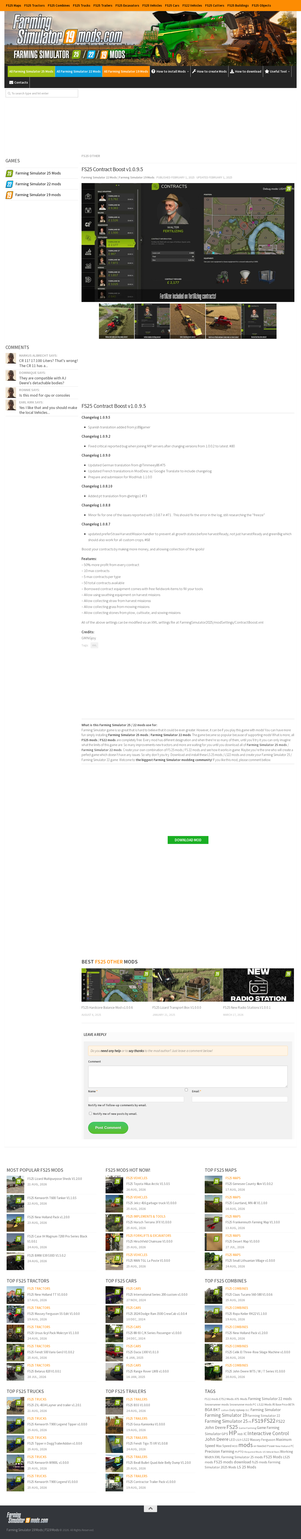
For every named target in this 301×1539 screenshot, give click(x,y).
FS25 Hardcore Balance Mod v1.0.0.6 (107, 1007)
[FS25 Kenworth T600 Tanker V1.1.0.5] (15, 1204)
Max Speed (223, 1446)
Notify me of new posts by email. (115, 1114)
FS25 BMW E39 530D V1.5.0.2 (46, 1255)
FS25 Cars (172, 5)
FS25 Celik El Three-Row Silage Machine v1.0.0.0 (257, 1352)
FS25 (232, 1426)
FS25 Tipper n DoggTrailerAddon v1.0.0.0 (54, 1443)
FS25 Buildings (238, 5)
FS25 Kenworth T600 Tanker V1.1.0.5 (51, 1198)
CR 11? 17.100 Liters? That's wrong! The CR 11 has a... (48, 363)
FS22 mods (211, 1399)
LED (232, 1440)
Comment (94, 1061)
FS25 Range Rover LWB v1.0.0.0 (147, 1371)
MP (254, 1446)
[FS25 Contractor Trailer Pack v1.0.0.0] (114, 1482)
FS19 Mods (52, 1530)
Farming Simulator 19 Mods (25, 1530)
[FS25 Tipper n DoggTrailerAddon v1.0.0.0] (15, 1444)
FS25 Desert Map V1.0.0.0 (242, 1241)
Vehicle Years (272, 1451)
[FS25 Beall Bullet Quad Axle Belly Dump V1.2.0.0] (114, 1463)
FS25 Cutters (214, 5)
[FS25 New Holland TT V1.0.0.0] (15, 1295)
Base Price (282, 1404)
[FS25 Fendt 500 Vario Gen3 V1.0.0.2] (15, 1352)
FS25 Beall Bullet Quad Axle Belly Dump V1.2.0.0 (158, 1462)
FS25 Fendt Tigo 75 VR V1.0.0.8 (146, 1443)
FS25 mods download (232, 1461)
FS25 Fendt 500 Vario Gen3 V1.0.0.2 (50, 1352)
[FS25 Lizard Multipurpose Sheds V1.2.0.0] (15, 1184)
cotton (225, 1410)
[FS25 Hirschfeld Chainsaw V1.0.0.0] (114, 1242)
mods (245, 1445)
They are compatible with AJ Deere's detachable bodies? (42, 380)
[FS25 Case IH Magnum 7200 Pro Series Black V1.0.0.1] (15, 1242)
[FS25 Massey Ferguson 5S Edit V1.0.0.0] (15, 1314)
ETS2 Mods (226, 1399)
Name (93, 1091)
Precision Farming (219, 1451)
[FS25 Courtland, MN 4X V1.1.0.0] (213, 1204)
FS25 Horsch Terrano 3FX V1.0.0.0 (148, 1222)
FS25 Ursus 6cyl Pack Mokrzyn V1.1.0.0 (53, 1333)
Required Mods (253, 1451)
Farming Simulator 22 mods (270, 1398)
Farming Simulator (265, 1409)
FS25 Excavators (127, 5)
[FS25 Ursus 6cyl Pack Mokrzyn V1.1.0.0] (15, 1333)
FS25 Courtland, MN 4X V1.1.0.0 (246, 1203)
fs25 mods (259, 1462)
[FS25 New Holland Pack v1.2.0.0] (15, 1223)
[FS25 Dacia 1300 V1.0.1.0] (114, 1352)
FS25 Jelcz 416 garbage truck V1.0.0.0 (151, 1203)
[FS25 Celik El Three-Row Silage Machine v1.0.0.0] (213, 1352)
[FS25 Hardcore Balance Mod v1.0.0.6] (117, 985)
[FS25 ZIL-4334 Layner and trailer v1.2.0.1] (15, 1406)
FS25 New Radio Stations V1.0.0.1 (247, 1007)
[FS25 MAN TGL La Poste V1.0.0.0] (114, 1261)
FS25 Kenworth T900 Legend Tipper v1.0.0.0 (57, 1424)
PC (292, 1446)
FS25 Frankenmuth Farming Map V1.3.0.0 (252, 1222)
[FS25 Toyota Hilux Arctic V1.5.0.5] (114, 1184)
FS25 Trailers (102, 5)
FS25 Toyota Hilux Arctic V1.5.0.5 (148, 1184)
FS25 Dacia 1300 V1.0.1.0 (142, 1352)
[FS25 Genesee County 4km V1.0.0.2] (213, 1184)
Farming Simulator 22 (263, 1415)
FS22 (269, 1420)
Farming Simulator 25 (226, 1421)
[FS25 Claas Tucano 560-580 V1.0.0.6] (213, 1295)
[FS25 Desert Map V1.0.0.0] (213, 1242)
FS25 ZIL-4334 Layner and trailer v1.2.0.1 (54, 1405)
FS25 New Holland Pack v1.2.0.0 (48, 1217)
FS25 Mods (273, 1456)
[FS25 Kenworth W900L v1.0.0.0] (15, 1463)
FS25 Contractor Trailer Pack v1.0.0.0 (150, 1482)
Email (196, 1091)
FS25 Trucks (81, 5)
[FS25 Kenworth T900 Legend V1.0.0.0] (15, 1482)
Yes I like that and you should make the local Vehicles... (48, 410)
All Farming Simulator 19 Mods (126, 71)
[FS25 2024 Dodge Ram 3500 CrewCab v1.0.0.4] (114, 1314)
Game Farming (247, 1428)
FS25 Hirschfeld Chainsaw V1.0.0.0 (149, 1241)
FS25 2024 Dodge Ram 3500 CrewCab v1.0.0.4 (156, 1314)
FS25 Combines (59, 5)
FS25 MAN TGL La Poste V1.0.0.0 (148, 1260)
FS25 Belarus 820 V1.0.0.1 (44, 1371)
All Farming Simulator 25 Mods (31, 71)
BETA (291, 1404)
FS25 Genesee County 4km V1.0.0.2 (249, 1184)
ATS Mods (240, 1399)
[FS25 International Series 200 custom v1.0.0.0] (114, 1295)
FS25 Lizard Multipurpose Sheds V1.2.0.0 (54, 1179)
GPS (224, 1434)
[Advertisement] (188, 120)
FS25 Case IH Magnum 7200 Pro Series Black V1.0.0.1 (57, 1238)
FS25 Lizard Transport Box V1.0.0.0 (176, 1007)
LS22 (245, 1440)
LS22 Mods (264, 1404)
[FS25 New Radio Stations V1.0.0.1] (258, 985)
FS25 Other (91, 156)
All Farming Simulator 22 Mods (79, 71)
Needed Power (266, 1446)
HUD (240, 1434)
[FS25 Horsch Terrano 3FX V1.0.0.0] (114, 1223)
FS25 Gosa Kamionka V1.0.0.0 (145, 1424)
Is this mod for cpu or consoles (44, 395)
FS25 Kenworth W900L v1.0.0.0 (48, 1462)
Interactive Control (268, 1433)
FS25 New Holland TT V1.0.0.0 (47, 1294)
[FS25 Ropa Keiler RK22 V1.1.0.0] (213, 1314)
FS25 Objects (261, 5)
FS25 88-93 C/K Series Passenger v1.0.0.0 (153, 1333)
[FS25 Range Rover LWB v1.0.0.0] (114, 1372)
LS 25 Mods (246, 1467)
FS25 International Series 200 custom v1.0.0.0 (156, 1294)
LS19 (239, 1440)
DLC (247, 1410)
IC (245, 1433)
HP (233, 1433)
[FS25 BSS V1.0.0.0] (114, 1406)
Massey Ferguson (262, 1440)
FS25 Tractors (34, 5)
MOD (235, 1446)
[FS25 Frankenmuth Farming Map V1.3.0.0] (213, 1223)
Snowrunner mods (217, 1404)
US (264, 1451)
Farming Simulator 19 (226, 1415)
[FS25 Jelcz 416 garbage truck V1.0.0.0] (114, 1204)
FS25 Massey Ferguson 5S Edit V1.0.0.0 (53, 1314)
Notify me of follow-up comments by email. (117, 1105)
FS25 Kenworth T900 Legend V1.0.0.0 (52, 1482)
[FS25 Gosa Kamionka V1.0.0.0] (114, 1425)
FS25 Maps (13, 5)
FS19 (257, 1420)
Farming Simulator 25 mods (242, 1457)
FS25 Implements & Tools (145, 1216)
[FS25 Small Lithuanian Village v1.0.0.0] (213, 1261)
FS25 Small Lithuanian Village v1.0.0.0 (250, 1260)
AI (273, 1404)
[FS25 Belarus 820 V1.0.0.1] (15, 1372)
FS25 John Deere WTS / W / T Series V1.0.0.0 (255, 1371)
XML (94, 645)
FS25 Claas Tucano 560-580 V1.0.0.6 (248, 1294)
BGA (208, 1409)
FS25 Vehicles (152, 5)
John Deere (217, 1439)
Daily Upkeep (237, 1410)
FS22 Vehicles (192, 5)
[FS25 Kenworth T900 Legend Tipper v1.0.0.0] (15, 1425)
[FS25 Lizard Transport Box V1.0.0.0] (187, 985)
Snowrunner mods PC (243, 1404)
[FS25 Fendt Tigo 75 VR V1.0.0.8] (114, 1444)
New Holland (282, 1446)
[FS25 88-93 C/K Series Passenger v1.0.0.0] (114, 1333)
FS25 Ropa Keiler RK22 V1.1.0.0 (246, 1314)
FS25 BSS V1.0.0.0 (138, 1405)
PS (236, 1451)
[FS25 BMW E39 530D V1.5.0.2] (15, 1261)
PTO (241, 1452)
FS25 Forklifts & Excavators (148, 1235)
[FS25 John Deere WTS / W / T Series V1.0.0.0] (213, 1372)
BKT (216, 1409)
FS (250, 1421)
